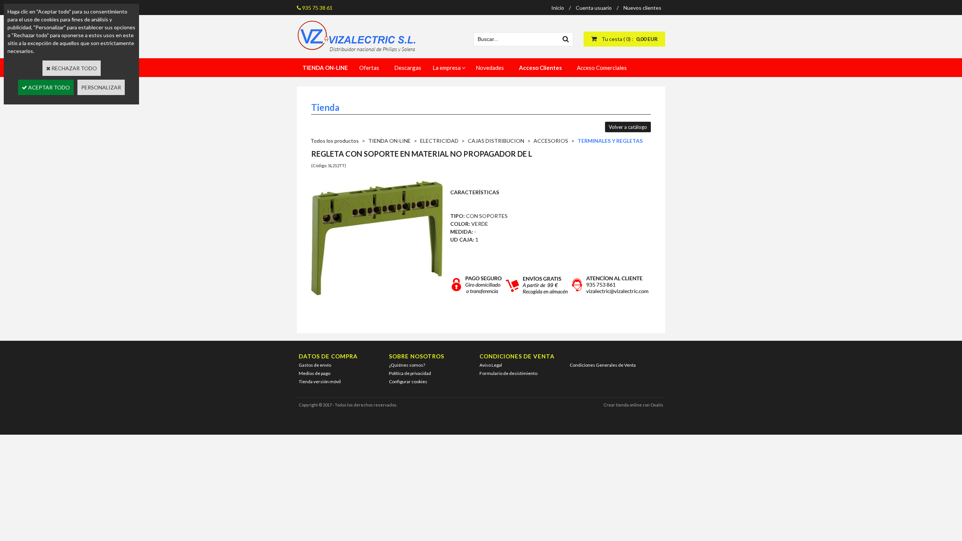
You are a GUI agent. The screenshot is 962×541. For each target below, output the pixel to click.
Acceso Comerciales (602, 67)
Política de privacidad (410, 373)
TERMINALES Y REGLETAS (610, 141)
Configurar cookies (408, 381)
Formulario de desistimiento (508, 373)
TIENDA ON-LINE (389, 141)
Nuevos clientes (642, 8)
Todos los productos (334, 141)
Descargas (407, 67)
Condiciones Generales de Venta (603, 365)
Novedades (490, 67)
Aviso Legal (490, 365)
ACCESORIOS (551, 141)
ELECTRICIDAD (439, 141)
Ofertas (369, 67)
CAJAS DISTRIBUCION (496, 141)
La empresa (447, 67)
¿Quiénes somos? (407, 365)
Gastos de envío (315, 365)
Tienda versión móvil (320, 381)
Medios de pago (314, 373)
